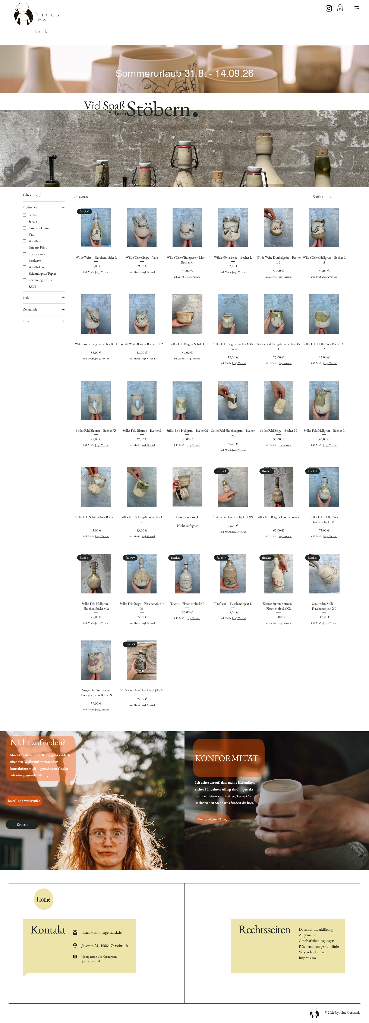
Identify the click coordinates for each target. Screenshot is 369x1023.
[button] (340, 7)
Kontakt (48, 929)
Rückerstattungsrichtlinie (319, 946)
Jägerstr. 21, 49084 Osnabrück (105, 945)
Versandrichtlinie (312, 952)
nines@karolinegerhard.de (102, 932)
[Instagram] (329, 8)
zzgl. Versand (102, 272)
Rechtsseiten (264, 929)
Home (48, 899)
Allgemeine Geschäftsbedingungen (316, 937)
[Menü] (356, 8)
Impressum (307, 957)
